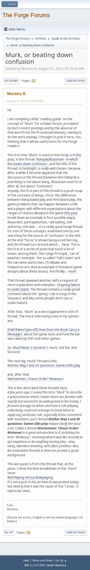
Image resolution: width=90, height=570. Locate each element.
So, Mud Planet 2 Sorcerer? (27, 347)
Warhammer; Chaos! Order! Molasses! (35, 379)
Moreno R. (17, 93)
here (65, 244)
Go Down (11, 81)
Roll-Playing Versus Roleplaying (30, 477)
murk (72, 271)
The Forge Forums (26, 15)
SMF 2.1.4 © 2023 (34, 565)
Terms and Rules (42, 560)
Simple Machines (56, 565)
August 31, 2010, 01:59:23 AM (25, 101)
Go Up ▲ (61, 560)
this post (71, 213)
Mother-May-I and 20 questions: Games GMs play (43, 365)
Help (26, 560)
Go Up (8, 532)
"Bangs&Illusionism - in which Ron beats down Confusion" (42, 161)
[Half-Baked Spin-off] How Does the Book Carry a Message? (43, 331)
